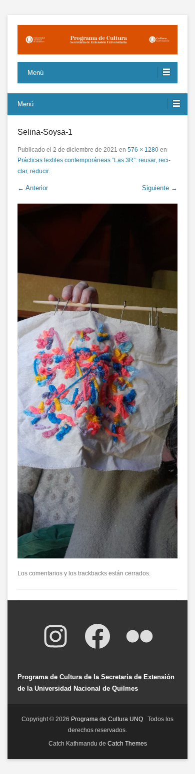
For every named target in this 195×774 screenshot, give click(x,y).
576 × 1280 (143, 149)
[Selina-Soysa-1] (98, 381)
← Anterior (33, 188)
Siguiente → (160, 188)
